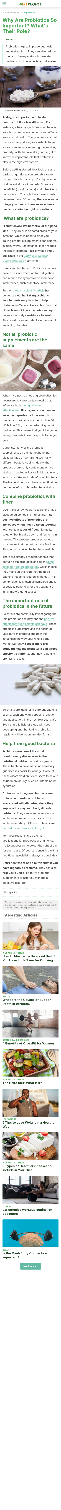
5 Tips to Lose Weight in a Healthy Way (28, 1124)
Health (6, 996)
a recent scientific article (28, 290)
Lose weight (9, 1119)
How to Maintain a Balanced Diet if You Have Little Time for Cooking (29, 958)
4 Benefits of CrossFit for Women (28, 1043)
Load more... (30, 1266)
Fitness (7, 1206)
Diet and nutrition (11, 12)
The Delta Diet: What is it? (22, 1083)
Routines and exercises (16, 1040)
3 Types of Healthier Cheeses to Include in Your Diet (27, 1168)
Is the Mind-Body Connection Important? (25, 1255)
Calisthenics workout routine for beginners (27, 1212)
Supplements (28, 12)
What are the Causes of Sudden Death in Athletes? (27, 1002)
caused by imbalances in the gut (23, 828)
